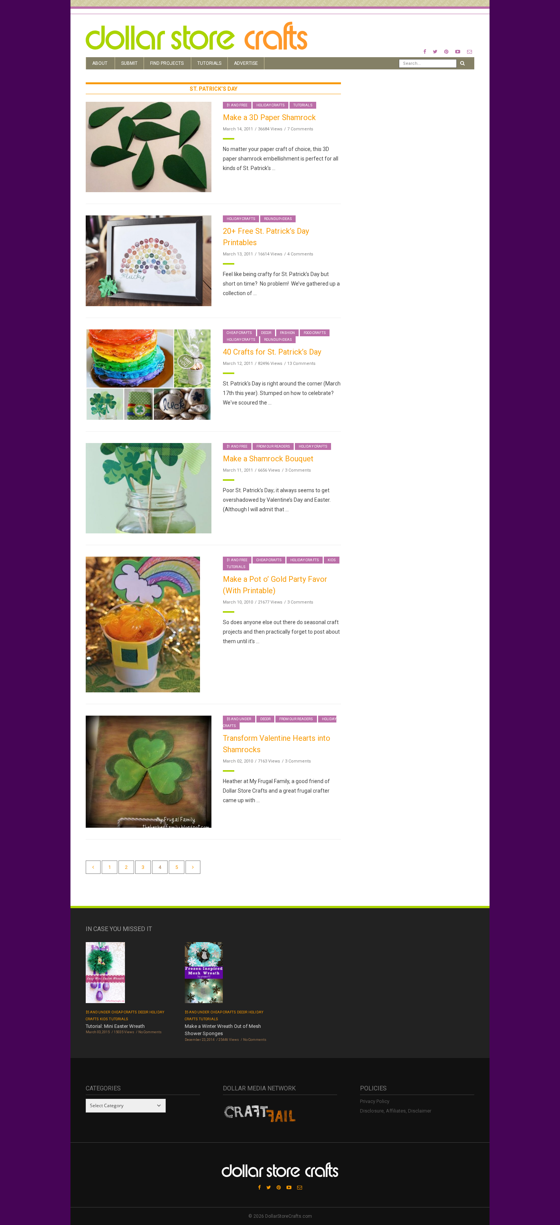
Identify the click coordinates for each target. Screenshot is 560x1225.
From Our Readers (273, 446)
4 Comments (300, 254)
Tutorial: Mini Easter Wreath (115, 1026)
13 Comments (301, 363)
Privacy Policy (374, 1101)
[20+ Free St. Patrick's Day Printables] (148, 260)
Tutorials (209, 63)
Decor (266, 333)
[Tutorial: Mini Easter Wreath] (105, 975)
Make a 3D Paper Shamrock (269, 117)
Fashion (287, 333)
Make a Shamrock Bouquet (268, 458)
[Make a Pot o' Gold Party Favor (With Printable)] (143, 624)
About (99, 63)
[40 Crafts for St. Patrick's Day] (148, 374)
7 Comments (300, 129)
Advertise (246, 63)
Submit (129, 63)
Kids (332, 560)
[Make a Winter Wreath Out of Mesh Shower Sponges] (204, 975)
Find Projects (167, 63)
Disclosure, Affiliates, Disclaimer (395, 1111)
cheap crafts (239, 333)
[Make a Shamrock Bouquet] (148, 488)
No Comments (150, 1032)
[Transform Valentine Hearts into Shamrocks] (148, 771)
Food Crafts (315, 333)
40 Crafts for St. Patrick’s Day (272, 351)
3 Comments (298, 470)
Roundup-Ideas (278, 219)
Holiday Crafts (270, 105)
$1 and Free (237, 105)
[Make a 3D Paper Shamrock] (148, 146)
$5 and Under (239, 719)
